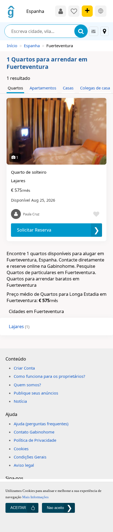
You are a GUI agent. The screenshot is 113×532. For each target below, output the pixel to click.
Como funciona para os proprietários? (49, 376)
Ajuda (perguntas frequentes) (41, 423)
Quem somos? (27, 384)
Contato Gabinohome (34, 432)
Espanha (32, 45)
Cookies (21, 448)
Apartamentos (43, 88)
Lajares (19, 326)
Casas (68, 88)
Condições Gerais (30, 457)
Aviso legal (24, 465)
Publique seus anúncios (36, 393)
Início (12, 45)
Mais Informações (35, 497)
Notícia (20, 401)
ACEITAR (18, 508)
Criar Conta (24, 368)
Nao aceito (55, 508)
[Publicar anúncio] (87, 10)
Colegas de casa (95, 88)
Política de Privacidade (35, 440)
